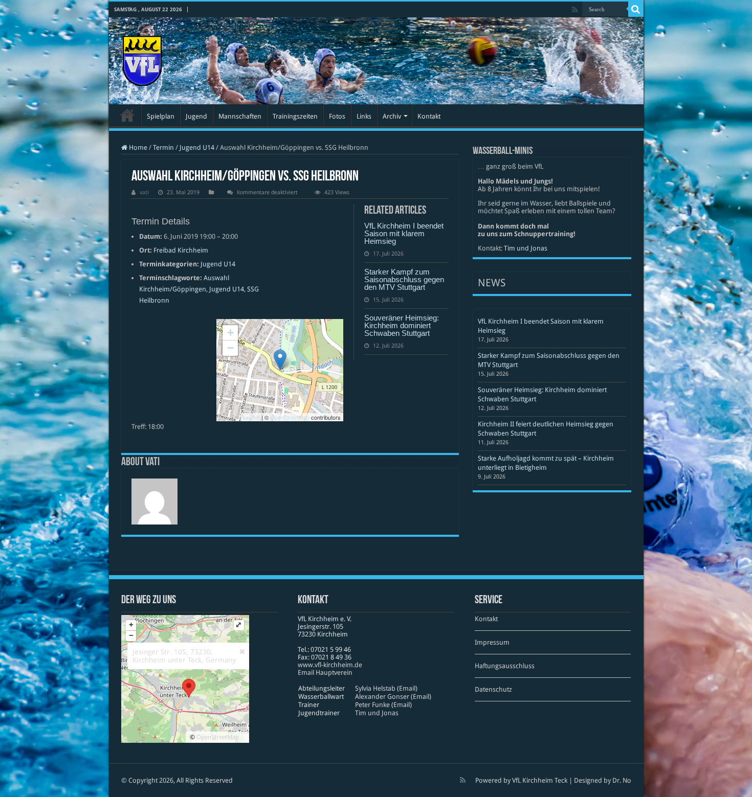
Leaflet (251, 417)
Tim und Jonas (525, 248)
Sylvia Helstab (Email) (386, 688)
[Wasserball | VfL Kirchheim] (142, 59)
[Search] (636, 9)
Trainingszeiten (295, 116)
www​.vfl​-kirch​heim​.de (330, 665)
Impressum (492, 642)
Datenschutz (493, 689)
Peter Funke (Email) (383, 705)
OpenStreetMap (289, 417)
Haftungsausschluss (505, 666)
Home (137, 147)
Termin (163, 147)
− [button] (230, 347)
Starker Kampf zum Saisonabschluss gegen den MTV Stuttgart (404, 279)
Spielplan (160, 116)
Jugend (196, 116)
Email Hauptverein (325, 672)
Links (364, 116)
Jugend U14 (197, 147)
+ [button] (230, 332)
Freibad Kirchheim (180, 250)
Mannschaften (239, 116)
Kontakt (428, 116)
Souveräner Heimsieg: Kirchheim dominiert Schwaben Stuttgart (401, 325)
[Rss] (575, 10)
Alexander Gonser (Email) (393, 696)
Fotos (337, 116)
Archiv (392, 116)
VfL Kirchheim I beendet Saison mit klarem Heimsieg (404, 233)
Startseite (127, 115)
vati (144, 192)
